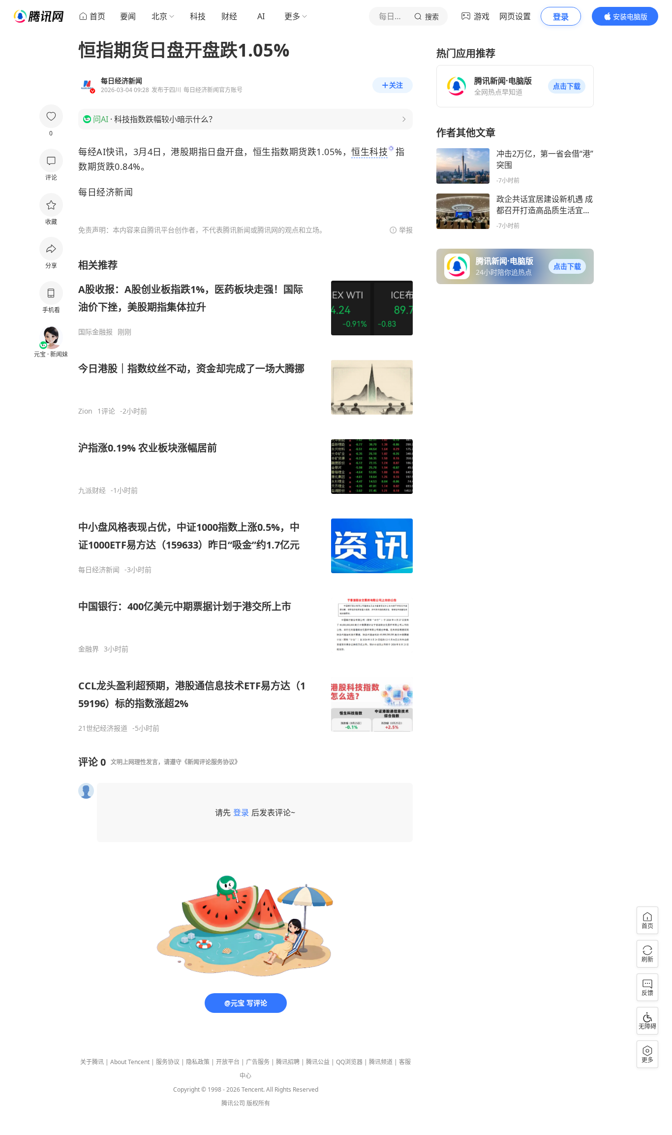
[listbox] (245, 495)
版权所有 (258, 1103)
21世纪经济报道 (102, 728)
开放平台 (228, 1062)
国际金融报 (95, 331)
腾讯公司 (233, 1103)
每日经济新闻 (99, 569)
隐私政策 (198, 1062)
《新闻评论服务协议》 (211, 762)
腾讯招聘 (288, 1062)
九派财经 (92, 490)
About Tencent (130, 1062)
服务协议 (168, 1062)
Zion (85, 411)
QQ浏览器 (349, 1062)
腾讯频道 (381, 1062)
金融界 (88, 649)
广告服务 (258, 1062)
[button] (566, 86)
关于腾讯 (92, 1062)
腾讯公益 (318, 1062)
